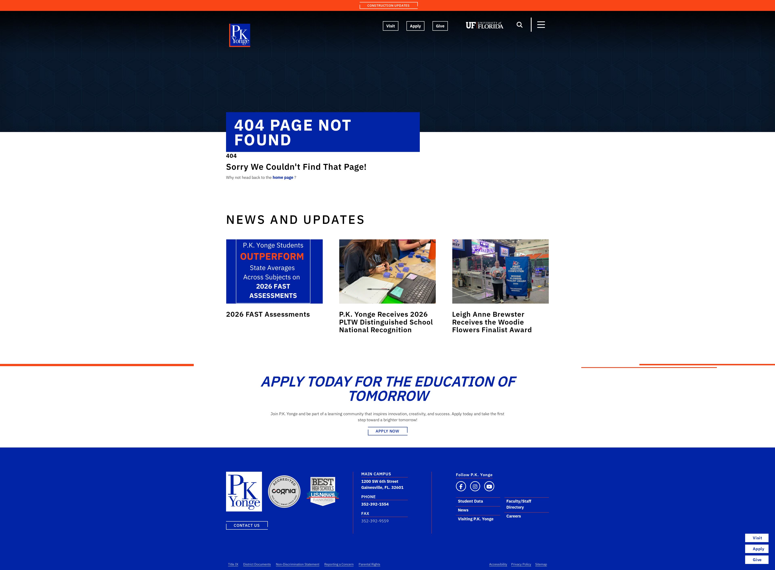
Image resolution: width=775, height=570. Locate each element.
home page (283, 177)
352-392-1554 (375, 504)
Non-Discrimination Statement (297, 564)
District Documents (257, 564)
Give (440, 26)
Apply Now (387, 431)
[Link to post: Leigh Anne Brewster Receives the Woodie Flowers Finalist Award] (500, 271)
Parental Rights (369, 564)
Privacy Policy (521, 564)
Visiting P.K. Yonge (475, 519)
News (463, 510)
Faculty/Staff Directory (518, 504)
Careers (513, 516)
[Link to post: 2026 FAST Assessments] (274, 271)
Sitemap (541, 564)
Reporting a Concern (339, 564)
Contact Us (247, 525)
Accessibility (498, 564)
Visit (390, 26)
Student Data (470, 501)
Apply (415, 26)
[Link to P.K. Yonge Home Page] (240, 36)
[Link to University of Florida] (485, 26)
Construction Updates (388, 5)
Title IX (233, 564)
